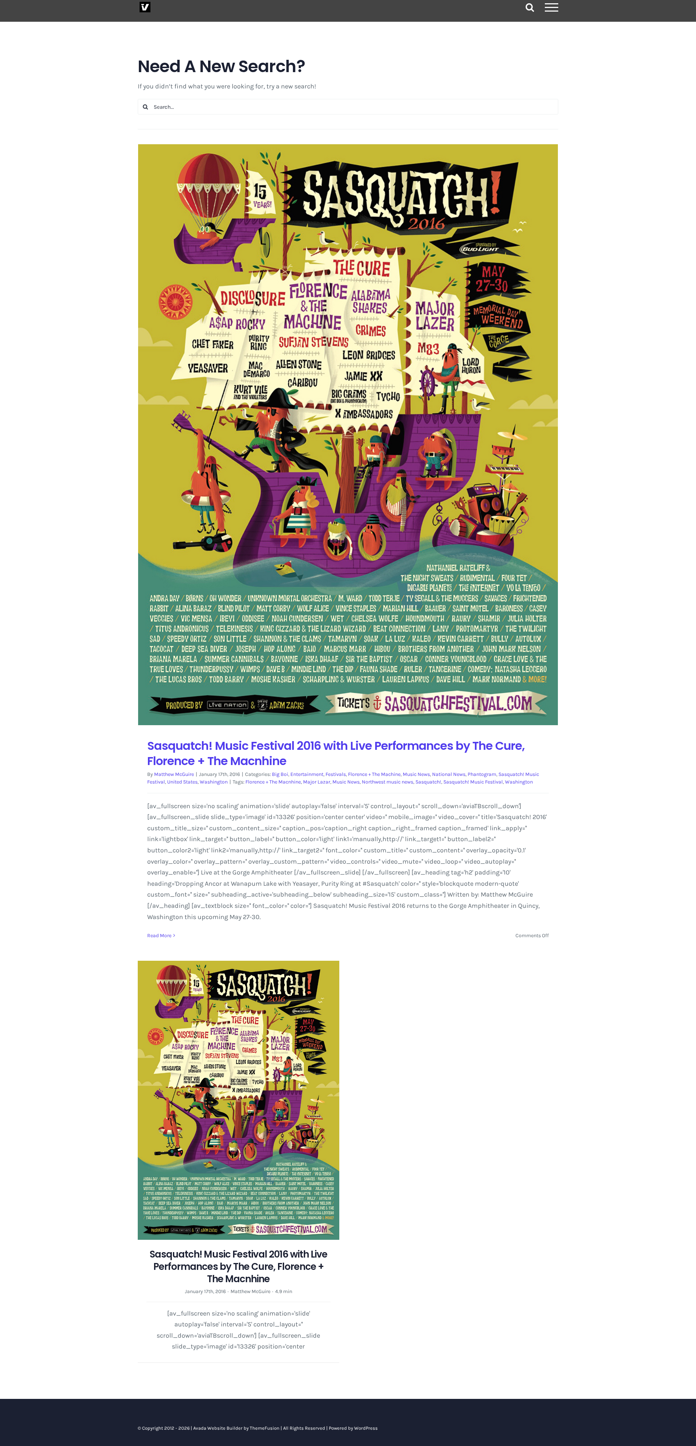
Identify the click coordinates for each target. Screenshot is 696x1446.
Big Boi (280, 774)
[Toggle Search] (530, 7)
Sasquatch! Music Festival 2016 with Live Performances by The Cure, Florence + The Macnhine (336, 753)
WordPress (366, 1428)
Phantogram (482, 774)
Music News (416, 774)
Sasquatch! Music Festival (473, 782)
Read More (159, 935)
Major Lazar (316, 782)
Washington (214, 782)
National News (448, 774)
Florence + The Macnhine (273, 782)
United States (182, 782)
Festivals (336, 774)
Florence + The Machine (374, 774)
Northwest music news (387, 782)
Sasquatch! (428, 782)
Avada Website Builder (218, 1428)
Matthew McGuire (174, 774)
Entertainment (306, 774)
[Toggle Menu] (551, 7)
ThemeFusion (264, 1428)
